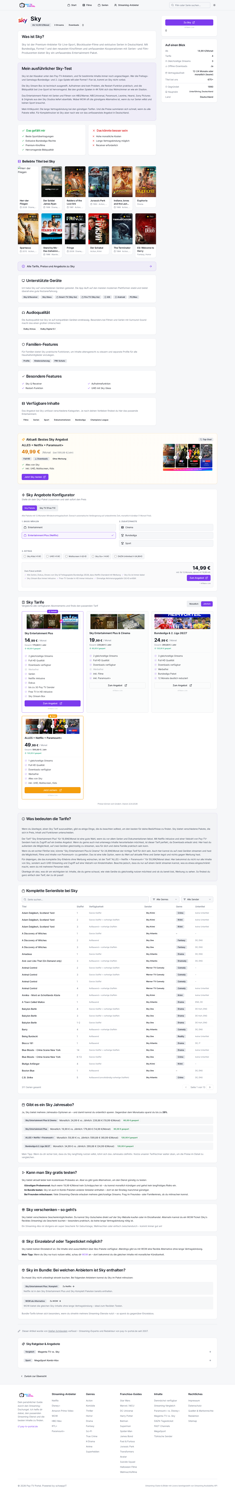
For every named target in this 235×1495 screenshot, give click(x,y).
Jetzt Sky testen (33, 477)
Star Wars (125, 1400)
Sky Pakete (29, 508)
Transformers (127, 1451)
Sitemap (192, 1421)
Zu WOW (54, 1301)
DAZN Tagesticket (163, 1421)
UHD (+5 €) (55, 556)
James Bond (126, 1436)
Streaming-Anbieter (128, 5)
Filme (89, 5)
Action (89, 1400)
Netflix (55, 1400)
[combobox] (165, 899)
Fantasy (90, 1426)
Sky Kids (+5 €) (34, 556)
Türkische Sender (163, 1436)
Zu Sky (187, 22)
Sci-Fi (89, 1431)
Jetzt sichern (50, 790)
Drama (89, 1421)
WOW (85, 1254)
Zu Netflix (67, 1286)
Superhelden (92, 1451)
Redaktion (193, 1415)
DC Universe (126, 1410)
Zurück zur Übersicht (35, 1376)
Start (73, 5)
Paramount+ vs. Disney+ (167, 1410)
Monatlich (193, 604)
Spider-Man (126, 1431)
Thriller (89, 1410)
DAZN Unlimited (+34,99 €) (130, 556)
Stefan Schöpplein (57, 1331)
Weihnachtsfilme (128, 1472)
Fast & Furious (127, 1441)
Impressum (194, 1400)
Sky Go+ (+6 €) (102, 556)
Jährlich (207, 604)
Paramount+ (58, 1431)
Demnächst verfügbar (165, 1400)
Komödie (90, 1405)
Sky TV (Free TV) (47, 508)
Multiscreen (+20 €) (77, 556)
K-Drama (90, 1441)
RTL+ (54, 1426)
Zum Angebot (197, 577)
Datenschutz (195, 1405)
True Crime (91, 1436)
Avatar (123, 1456)
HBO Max (57, 1421)
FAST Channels (162, 1426)
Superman (125, 1426)
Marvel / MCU (127, 1405)
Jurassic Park (127, 1446)
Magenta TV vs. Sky (164, 1415)
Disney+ (56, 1405)
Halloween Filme (128, 1466)
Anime (89, 1446)
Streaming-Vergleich (164, 1405)
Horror (89, 1415)
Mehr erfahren (30, 195)
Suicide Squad (127, 1461)
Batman (124, 1421)
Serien (105, 5)
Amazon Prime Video (62, 1410)
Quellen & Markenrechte (200, 1410)
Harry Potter (126, 1415)
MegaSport (160, 1431)
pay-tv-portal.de (29, 1426)
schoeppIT (61, 1485)
